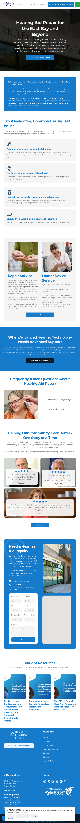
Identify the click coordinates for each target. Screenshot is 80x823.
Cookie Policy (10, 818)
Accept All (10, 816)
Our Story (47, 741)
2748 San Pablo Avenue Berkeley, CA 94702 (24, 588)
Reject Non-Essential (22, 816)
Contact (46, 753)
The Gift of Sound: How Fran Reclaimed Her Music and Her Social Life (65, 705)
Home (45, 737)
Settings (34, 816)
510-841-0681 (17, 584)
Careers (46, 757)
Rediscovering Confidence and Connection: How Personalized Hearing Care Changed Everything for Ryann (13, 711)
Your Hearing (48, 745)
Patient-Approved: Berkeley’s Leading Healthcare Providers (39, 705)
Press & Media (48, 761)
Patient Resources (50, 749)
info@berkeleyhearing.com (22, 581)
